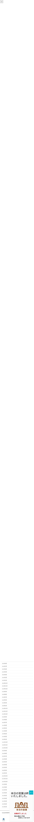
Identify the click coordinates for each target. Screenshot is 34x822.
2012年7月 (4, 756)
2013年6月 (4, 725)
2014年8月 (4, 694)
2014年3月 (4, 702)
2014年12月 (4, 683)
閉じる (31, 792)
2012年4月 (4, 764)
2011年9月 (4, 784)
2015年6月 (4, 669)
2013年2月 (4, 736)
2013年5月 (4, 728)
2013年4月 (4, 731)
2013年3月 (4, 733)
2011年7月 (4, 790)
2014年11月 (4, 686)
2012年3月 (4, 767)
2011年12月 (4, 775)
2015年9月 (4, 663)
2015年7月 (4, 666)
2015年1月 (4, 680)
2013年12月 (4, 708)
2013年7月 (4, 722)
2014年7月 (4, 697)
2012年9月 (4, 750)
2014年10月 (4, 688)
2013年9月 (4, 717)
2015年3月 (4, 677)
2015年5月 (4, 672)
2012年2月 (4, 770)
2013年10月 (4, 714)
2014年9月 (4, 691)
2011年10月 (4, 781)
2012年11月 (4, 745)
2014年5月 (4, 700)
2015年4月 (4, 674)
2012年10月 (4, 747)
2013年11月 (4, 711)
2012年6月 (4, 759)
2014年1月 (4, 705)
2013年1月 (4, 739)
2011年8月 (4, 787)
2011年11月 (4, 778)
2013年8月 (4, 719)
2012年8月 (4, 753)
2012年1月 (4, 773)
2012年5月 (4, 761)
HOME (3, 820)
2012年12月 (4, 742)
